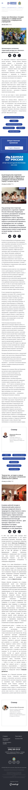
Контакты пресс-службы (7, 743)
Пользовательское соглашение (14, 772)
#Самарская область (19, 455)
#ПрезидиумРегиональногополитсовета (14, 458)
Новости (20, 7)
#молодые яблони (14, 131)
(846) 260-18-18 (14, 749)
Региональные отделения (6, 739)
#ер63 (14, 120)
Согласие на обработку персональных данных (14, 777)
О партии (5, 736)
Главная (3, 7)
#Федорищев (14, 462)
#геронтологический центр (14, 124)
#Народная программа (14, 465)
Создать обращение (14, 148)
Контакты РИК (19, 738)
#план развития (14, 469)
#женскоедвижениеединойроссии (14, 117)
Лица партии (18, 736)
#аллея (21, 127)
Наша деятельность (12, 7)
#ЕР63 (6, 455)
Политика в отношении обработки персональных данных (14, 775)
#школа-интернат (9, 127)
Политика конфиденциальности (14, 773)
